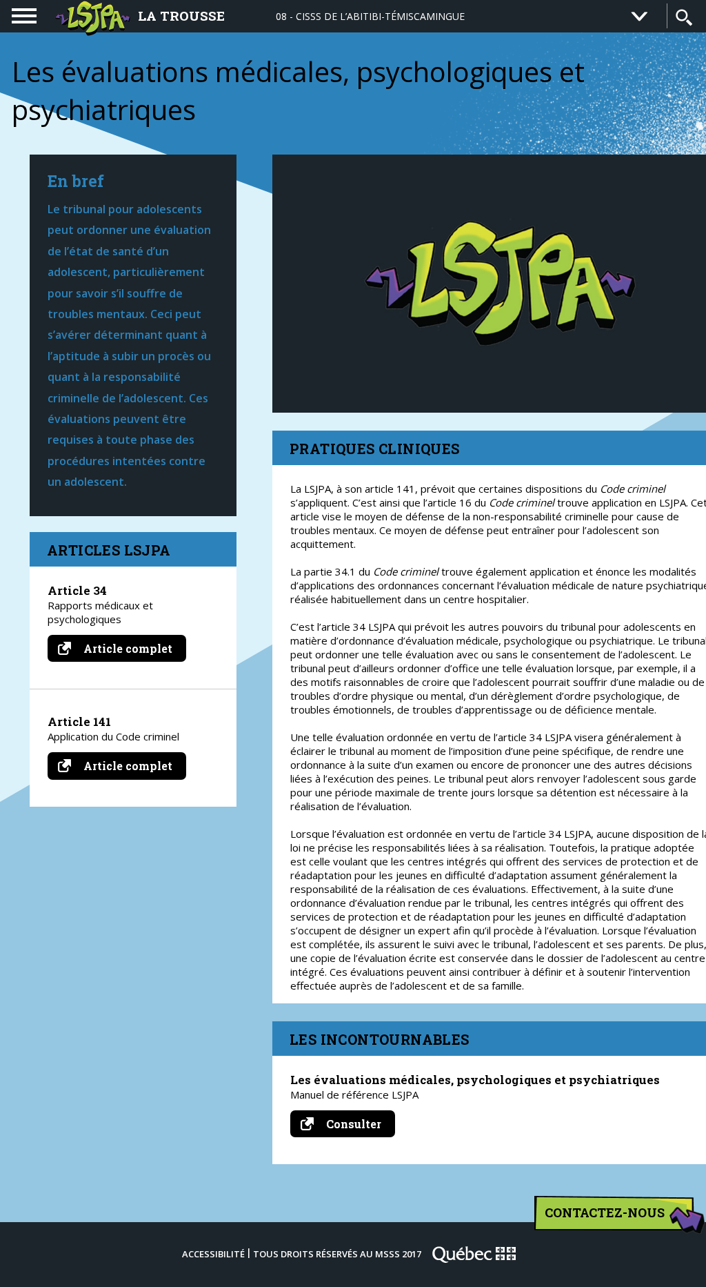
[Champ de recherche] (684, 17)
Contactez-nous (605, 1212)
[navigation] (24, 16)
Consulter (359, 1127)
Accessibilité (213, 1254)
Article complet (133, 648)
